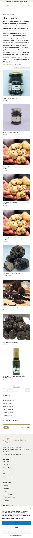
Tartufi (6, 491)
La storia (6, 485)
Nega (16, 527)
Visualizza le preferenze (16, 531)
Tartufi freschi (7, 412)
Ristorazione (6, 406)
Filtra (6, 427)
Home (4, 14)
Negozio (6, 488)
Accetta (16, 523)
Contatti (6, 500)
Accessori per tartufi (8, 400)
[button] (30, 508)
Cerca (27, 390)
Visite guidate (8, 494)
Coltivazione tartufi (9, 497)
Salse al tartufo (7, 409)
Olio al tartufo (7, 403)
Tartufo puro (6, 415)
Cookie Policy (13, 535)
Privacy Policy (19, 535)
